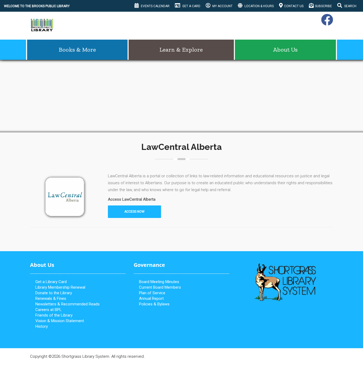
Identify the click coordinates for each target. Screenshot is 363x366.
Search (349, 6)
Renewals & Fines (50, 298)
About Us (285, 49)
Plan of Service (152, 293)
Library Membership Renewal (60, 287)
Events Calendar (155, 6)
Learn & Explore (181, 49)
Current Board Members (160, 287)
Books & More (77, 49)
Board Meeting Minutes (159, 281)
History (41, 326)
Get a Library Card (51, 281)
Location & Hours (259, 6)
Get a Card (191, 6)
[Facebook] (326, 22)
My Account (222, 6)
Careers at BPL (48, 309)
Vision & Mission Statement (59, 320)
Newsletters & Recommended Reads (67, 304)
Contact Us (293, 6)
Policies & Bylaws (154, 304)
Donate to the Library (53, 293)
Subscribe (323, 6)
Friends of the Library (54, 315)
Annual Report (151, 298)
